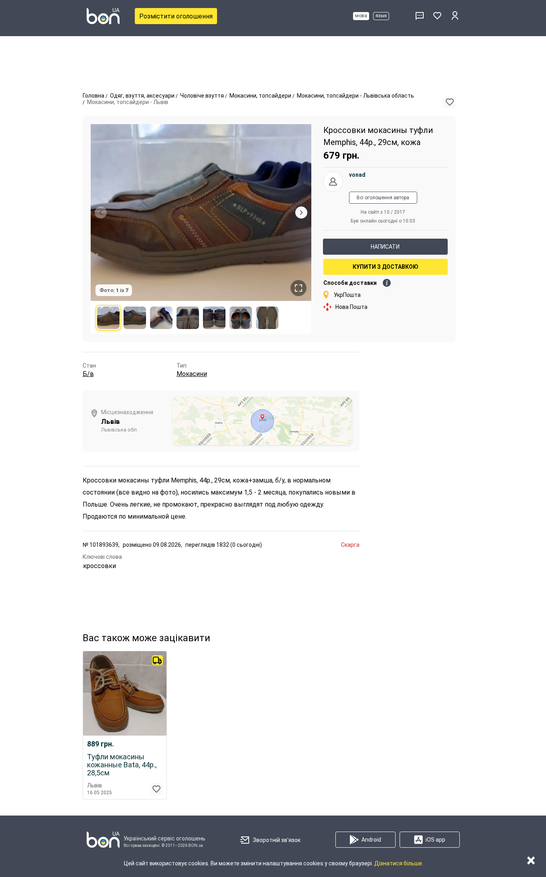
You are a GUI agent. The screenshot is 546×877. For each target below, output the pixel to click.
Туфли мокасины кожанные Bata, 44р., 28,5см (121, 765)
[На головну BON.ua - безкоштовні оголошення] (103, 16)
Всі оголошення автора (383, 197)
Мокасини (192, 374)
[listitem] (108, 318)
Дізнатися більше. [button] (398, 863)
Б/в (88, 374)
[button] (450, 102)
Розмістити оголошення (176, 16)
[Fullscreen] (298, 288)
